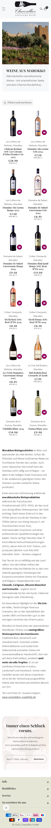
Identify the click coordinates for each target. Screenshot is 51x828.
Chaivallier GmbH (30, 825)
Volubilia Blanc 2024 (13, 428)
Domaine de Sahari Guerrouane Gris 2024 (38, 210)
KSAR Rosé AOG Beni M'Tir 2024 (13, 320)
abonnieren (39, 759)
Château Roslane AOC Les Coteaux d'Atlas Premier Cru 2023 (13, 153)
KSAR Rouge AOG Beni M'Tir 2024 (38, 320)
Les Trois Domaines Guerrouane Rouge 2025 (13, 375)
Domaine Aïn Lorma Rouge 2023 (13, 209)
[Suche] (41, 9)
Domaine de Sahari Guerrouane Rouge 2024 (13, 266)
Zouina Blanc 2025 (37, 428)
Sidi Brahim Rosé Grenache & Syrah (37, 374)
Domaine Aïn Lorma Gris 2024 (37, 150)
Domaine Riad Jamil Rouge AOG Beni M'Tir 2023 (38, 266)
